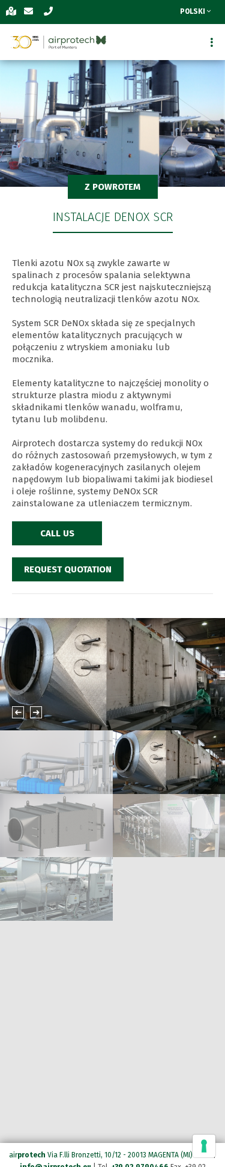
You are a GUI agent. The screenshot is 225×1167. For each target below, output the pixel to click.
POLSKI (193, 11)
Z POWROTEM (112, 186)
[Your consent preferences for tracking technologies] (204, 1146)
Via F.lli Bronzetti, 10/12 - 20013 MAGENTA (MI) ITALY (129, 1155)
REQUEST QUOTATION (68, 569)
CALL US (57, 533)
